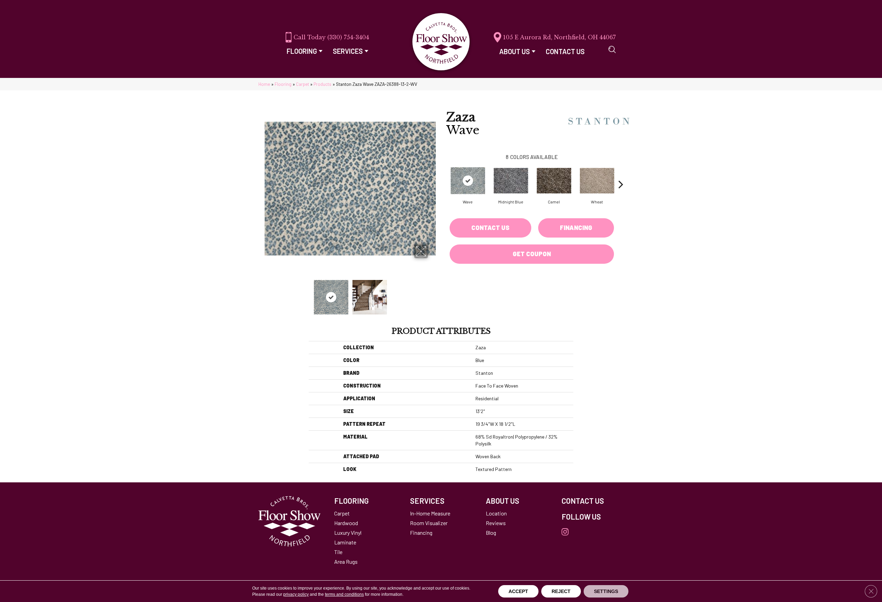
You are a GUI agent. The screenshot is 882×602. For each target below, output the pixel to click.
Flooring (283, 84)
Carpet (302, 84)
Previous (268, 293)
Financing (576, 227)
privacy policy (296, 594)
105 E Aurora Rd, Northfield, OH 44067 (559, 37)
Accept (518, 591)
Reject (561, 591)
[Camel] (554, 180)
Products (322, 84)
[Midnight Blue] (511, 180)
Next (432, 293)
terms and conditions (344, 594)
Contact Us (490, 227)
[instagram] (565, 532)
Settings (606, 591)
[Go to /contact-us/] (593, 500)
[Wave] (468, 180)
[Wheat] (597, 180)
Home (264, 84)
